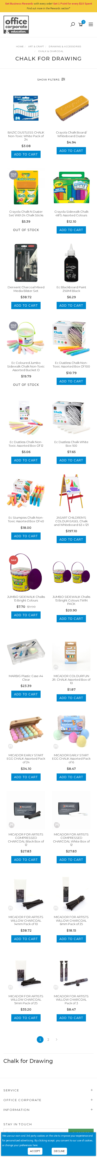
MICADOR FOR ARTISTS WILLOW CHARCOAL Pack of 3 (71, 999)
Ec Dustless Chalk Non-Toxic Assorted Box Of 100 (71, 364)
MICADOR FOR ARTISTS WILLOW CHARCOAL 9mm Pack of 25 (26, 999)
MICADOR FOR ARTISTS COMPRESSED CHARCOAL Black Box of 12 (26, 840)
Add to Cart (26, 154)
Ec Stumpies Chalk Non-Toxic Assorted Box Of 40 (26, 519)
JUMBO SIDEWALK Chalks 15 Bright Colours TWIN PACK (71, 600)
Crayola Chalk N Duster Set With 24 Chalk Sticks (26, 213)
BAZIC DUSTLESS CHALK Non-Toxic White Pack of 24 (26, 136)
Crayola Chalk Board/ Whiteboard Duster (71, 134)
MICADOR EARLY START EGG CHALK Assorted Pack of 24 (26, 758)
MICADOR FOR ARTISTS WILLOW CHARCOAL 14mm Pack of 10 (26, 920)
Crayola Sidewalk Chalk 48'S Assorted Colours (71, 213)
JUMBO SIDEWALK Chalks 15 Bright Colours (26, 598)
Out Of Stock (26, 230)
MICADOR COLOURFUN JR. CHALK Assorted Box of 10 (71, 679)
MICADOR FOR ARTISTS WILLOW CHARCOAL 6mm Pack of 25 (71, 920)
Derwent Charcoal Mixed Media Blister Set (26, 289)
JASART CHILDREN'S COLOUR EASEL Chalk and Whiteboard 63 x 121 (71, 521)
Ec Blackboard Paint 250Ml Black (71, 289)
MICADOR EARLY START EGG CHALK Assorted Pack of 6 (71, 758)
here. (35, 1145)
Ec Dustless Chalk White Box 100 (71, 443)
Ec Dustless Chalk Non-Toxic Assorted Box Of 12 (26, 443)
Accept (35, 1151)
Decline (59, 1151)
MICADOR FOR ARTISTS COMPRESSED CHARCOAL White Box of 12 (71, 840)
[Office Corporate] (17, 24)
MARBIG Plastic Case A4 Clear (26, 677)
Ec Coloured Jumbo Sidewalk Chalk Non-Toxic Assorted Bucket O (26, 366)
